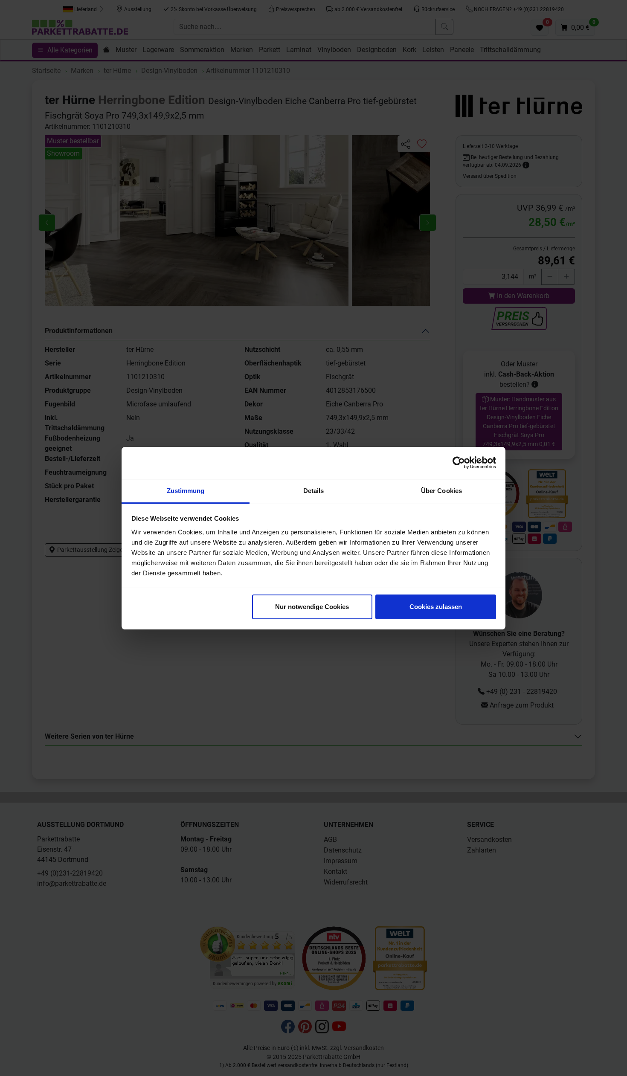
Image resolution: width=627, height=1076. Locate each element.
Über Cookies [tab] (441, 490)
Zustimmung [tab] (186, 490)
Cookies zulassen (435, 606)
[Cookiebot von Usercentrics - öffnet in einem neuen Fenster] (458, 462)
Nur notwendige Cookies (312, 606)
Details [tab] (313, 490)
